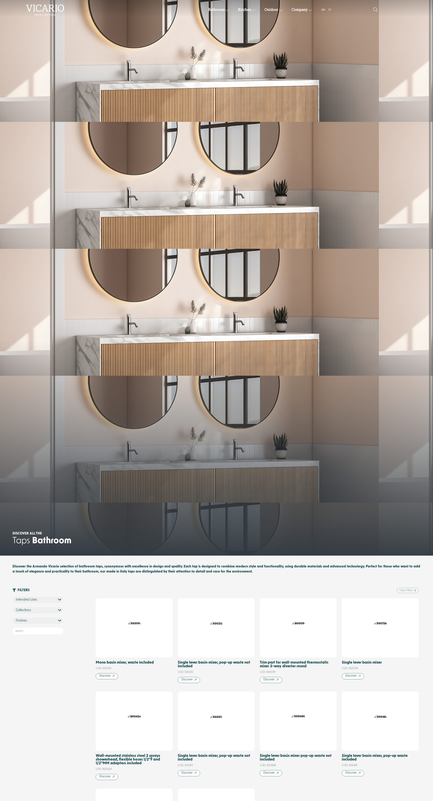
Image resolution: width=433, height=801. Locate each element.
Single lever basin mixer (362, 663)
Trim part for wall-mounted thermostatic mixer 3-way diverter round (294, 664)
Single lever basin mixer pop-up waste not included (296, 758)
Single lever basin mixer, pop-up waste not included (214, 664)
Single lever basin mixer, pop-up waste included (375, 758)
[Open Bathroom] (227, 10)
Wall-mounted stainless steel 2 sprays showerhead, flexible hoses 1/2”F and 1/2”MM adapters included (128, 759)
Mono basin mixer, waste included (125, 663)
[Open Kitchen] (254, 10)
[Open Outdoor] (281, 10)
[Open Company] (310, 10)
